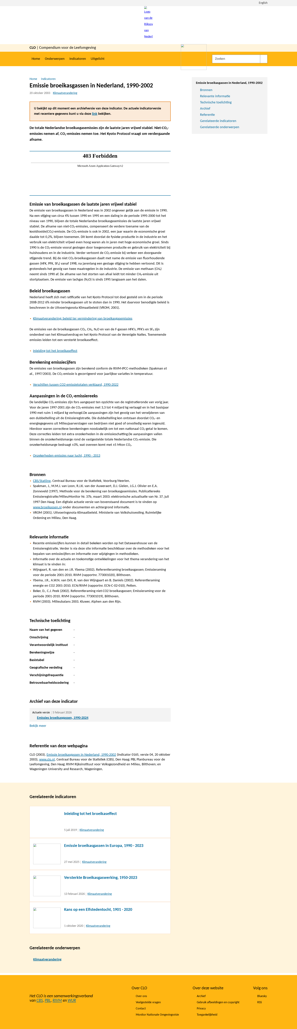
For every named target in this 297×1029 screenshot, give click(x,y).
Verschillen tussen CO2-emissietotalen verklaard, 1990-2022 (75, 385)
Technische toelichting (216, 102)
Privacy (201, 1008)
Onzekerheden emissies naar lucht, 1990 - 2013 (66, 455)
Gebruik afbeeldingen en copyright (218, 1002)
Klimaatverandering (65, 93)
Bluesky (262, 996)
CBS (39, 1001)
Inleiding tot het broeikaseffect (55, 351)
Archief (205, 108)
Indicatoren (77, 59)
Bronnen (206, 90)
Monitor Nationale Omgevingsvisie (157, 1014)
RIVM (57, 1001)
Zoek (263, 59)
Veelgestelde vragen (148, 1002)
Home (36, 59)
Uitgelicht (97, 59)
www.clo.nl (47, 759)
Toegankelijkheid (207, 1014)
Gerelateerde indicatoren (218, 121)
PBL (48, 1001)
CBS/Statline (42, 481)
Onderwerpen (55, 59)
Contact (141, 1008)
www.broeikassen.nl (47, 507)
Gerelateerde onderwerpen (219, 127)
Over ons (141, 996)
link (94, 114)
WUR (72, 1001)
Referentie (207, 115)
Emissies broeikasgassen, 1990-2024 (62, 718)
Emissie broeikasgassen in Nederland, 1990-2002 (81, 755)
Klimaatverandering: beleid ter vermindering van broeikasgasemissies (82, 318)
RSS (259, 1002)
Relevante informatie (215, 96)
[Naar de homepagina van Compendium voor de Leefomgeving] (148, 25)
